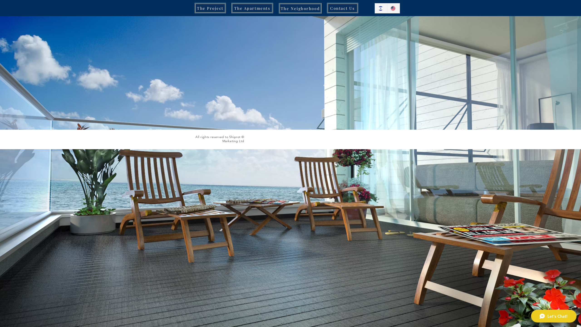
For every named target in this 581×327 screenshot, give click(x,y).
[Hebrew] (381, 8)
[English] (393, 8)
